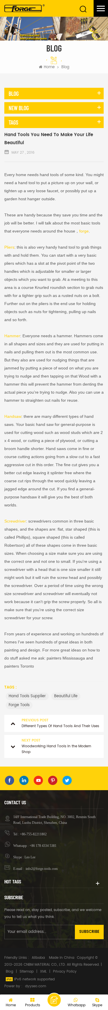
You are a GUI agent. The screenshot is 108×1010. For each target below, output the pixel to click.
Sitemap (27, 971)
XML (43, 971)
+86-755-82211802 (33, 834)
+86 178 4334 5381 (42, 846)
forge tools (19, 705)
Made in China (61, 958)
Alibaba (38, 958)
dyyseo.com (35, 986)
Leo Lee (29, 857)
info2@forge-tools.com (41, 869)
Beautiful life (65, 696)
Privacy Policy (65, 971)
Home (49, 67)
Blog (9, 971)
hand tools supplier (27, 696)
